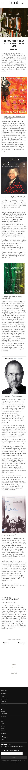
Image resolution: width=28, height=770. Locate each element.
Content (3, 716)
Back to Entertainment (14, 639)
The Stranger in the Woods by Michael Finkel (12, 297)
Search (14, 664)
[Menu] (3, 3)
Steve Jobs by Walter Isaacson (13, 396)
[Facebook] (12, 667)
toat (16, 673)
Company (3, 693)
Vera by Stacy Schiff (10, 535)
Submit (14, 757)
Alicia (3, 599)
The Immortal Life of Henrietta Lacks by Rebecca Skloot (13, 117)
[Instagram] (15, 667)
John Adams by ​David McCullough (14, 197)
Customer (4, 705)
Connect (3, 733)
